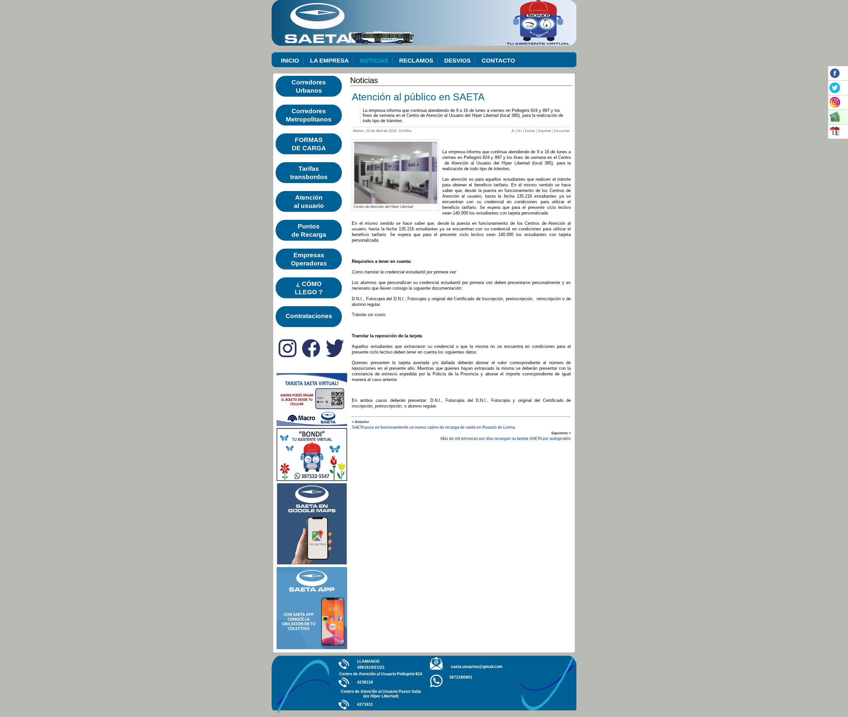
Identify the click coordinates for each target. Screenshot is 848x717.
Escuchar (562, 131)
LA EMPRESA (329, 60)
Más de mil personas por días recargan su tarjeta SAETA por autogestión (506, 438)
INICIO (290, 60)
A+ (520, 131)
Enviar (530, 131)
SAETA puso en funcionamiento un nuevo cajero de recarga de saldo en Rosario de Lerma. (434, 427)
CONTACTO (498, 60)
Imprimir (544, 131)
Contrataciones (309, 315)
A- (513, 131)
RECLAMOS (416, 60)
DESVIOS (457, 60)
